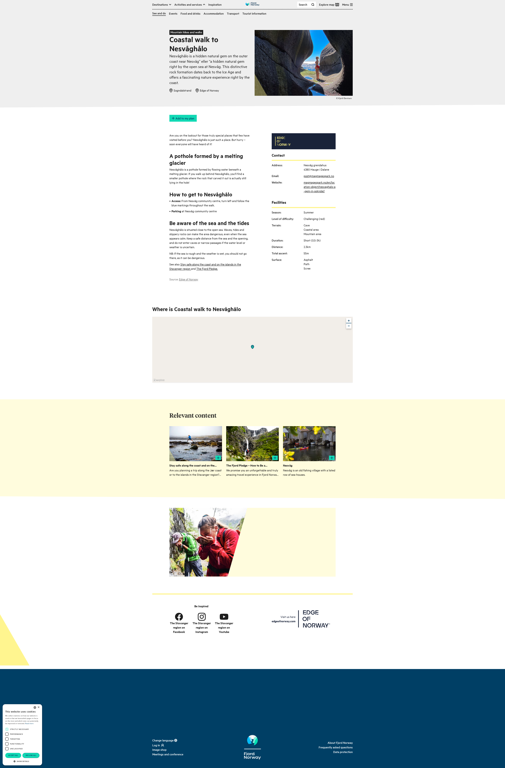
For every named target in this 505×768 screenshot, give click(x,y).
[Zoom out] (348, 326)
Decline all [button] (31, 755)
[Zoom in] (348, 320)
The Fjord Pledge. (207, 268)
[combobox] (35, 707)
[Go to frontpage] (252, 4)
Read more (29, 723)
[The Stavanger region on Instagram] (202, 617)
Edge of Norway (188, 279)
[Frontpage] (252, 747)
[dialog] (22, 734)
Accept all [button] (13, 755)
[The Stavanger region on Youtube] (224, 617)
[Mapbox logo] (159, 380)
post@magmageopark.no (319, 176)
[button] (22, 761)
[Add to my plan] (218, 458)
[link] (159, 749)
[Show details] (252, 347)
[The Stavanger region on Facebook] (179, 617)
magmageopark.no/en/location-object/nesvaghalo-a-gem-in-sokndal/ (319, 186)
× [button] (38, 707)
